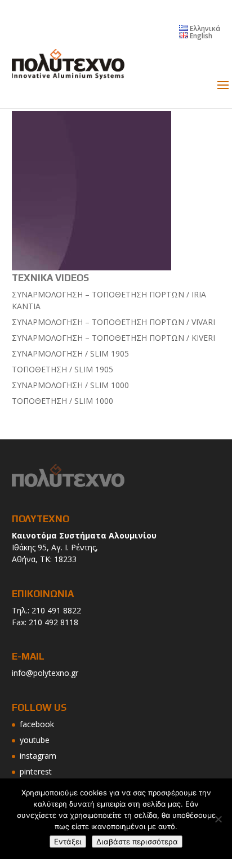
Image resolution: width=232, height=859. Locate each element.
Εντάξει (68, 841)
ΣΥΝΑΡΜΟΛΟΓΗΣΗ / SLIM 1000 (70, 385)
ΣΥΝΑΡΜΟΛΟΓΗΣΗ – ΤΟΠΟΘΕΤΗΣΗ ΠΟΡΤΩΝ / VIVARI (113, 322)
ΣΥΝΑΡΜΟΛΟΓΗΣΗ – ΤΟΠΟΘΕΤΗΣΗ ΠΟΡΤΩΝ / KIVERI (113, 337)
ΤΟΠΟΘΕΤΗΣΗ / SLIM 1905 (62, 369)
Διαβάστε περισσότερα (137, 841)
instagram (38, 755)
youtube (35, 740)
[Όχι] (218, 819)
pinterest (36, 771)
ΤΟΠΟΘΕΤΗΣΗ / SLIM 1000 (62, 400)
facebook (37, 724)
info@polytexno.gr (45, 672)
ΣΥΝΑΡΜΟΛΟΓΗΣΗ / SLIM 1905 (70, 353)
